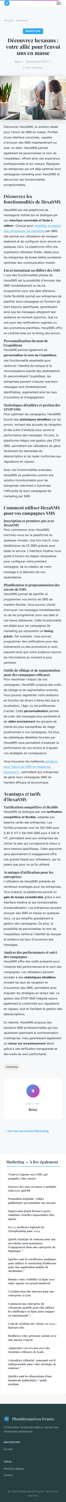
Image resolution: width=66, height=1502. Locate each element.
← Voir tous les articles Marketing (26, 1131)
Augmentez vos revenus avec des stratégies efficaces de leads (29, 1350)
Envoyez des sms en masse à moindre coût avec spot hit (32, 1188)
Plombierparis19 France (33, 1418)
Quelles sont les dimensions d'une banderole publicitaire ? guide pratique (30, 1380)
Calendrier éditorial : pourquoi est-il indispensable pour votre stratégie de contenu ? (32, 1364)
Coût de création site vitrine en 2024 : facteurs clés (32, 1325)
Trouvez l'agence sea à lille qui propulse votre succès (28, 1176)
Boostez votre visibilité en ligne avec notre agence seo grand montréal (31, 1281)
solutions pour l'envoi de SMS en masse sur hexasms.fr (30, 767)
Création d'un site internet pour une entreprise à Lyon (31, 1293)
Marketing (21, 20)
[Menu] (58, 3)
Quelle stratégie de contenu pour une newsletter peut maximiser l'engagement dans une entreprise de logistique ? (32, 1245)
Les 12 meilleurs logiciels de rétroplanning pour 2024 (26, 1229)
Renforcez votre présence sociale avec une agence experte (32, 1337)
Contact (8, 1475)
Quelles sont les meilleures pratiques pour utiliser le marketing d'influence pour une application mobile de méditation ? (32, 1265)
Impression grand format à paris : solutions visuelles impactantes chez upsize (31, 1215)
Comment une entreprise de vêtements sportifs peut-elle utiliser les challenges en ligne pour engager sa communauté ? (31, 1309)
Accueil (8, 20)
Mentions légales (14, 1468)
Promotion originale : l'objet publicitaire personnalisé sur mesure (32, 1200)
